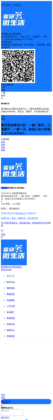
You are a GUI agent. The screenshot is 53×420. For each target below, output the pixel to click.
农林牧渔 (11, 318)
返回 (3, 119)
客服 (5, 403)
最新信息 (11, 276)
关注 (3, 116)
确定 (8, 417)
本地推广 (11, 312)
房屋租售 (11, 294)
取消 (3, 417)
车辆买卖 (11, 336)
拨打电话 (6, 401)
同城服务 (11, 300)
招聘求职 (11, 288)
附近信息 (11, 282)
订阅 (2, 403)
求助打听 (11, 324)
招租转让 (11, 330)
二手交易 (11, 306)
